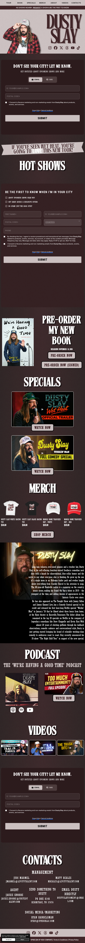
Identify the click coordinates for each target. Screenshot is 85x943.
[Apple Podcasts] (13, 710)
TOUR (8, 3)
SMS (51, 79)
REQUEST (37, 8)
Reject (22, 939)
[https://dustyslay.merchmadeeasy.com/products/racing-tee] (11, 508)
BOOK (20, 3)
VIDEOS (65, 3)
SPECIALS (31, 3)
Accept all (8, 939)
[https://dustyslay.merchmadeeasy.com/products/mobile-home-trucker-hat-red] (74, 508)
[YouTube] (30, 710)
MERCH (42, 3)
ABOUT (54, 3)
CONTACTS (76, 3)
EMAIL (37, 79)
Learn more (23, 936)
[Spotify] (21, 710)
